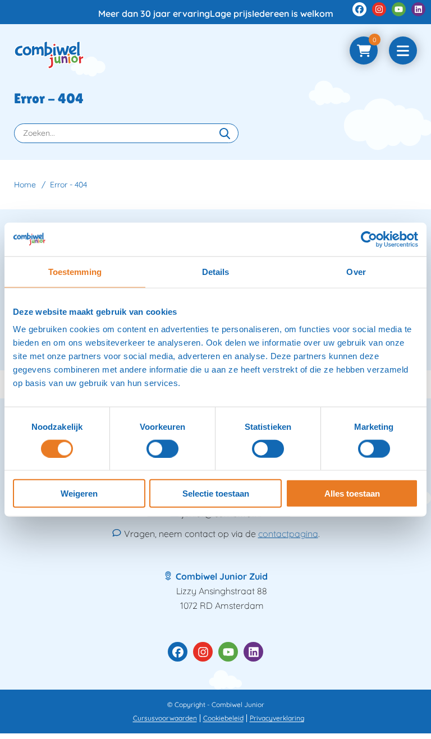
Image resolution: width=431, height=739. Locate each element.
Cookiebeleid (223, 718)
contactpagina (288, 533)
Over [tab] (355, 271)
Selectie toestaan (215, 493)
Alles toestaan (352, 493)
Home (25, 185)
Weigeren (79, 493)
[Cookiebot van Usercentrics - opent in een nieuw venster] (369, 239)
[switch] (162, 448)
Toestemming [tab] (75, 271)
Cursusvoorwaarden (165, 718)
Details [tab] (216, 271)
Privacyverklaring (277, 718)
